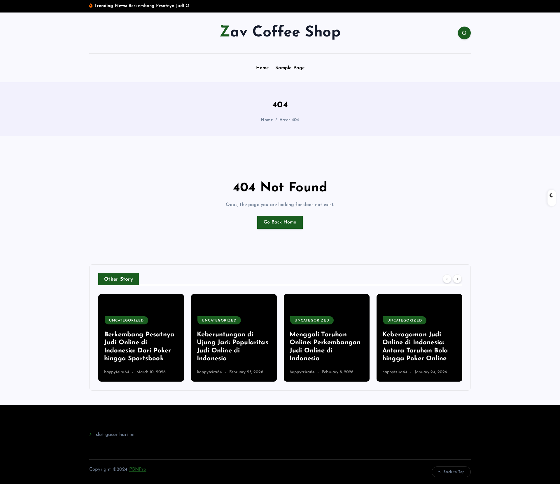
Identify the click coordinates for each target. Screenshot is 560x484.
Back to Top (454, 472)
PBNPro (137, 469)
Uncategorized (126, 320)
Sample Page (290, 68)
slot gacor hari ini (115, 434)
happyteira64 (116, 372)
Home (262, 68)
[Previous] (447, 278)
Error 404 (289, 120)
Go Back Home (280, 222)
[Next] (457, 278)
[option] (141, 338)
